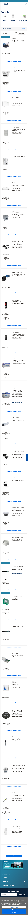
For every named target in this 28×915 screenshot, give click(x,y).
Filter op (15, 33)
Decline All (14, 912)
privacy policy (6, 900)
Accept (14, 910)
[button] (27, 457)
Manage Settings (14, 907)
